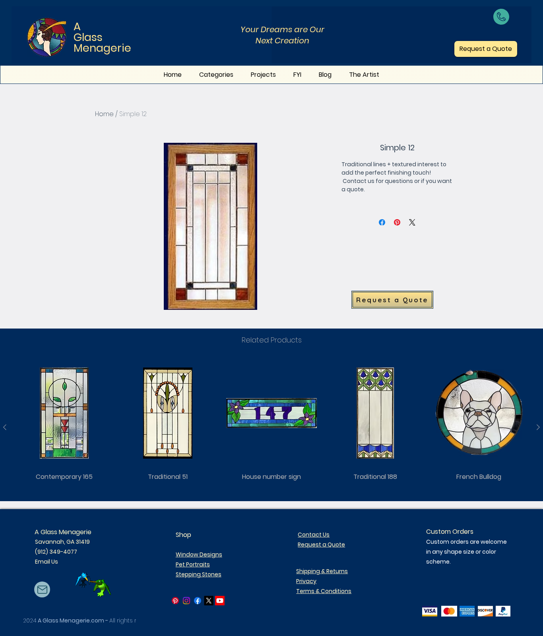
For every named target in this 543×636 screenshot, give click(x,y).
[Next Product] (538, 427)
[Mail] (42, 589)
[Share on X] (412, 222)
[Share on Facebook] (382, 222)
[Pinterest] (175, 600)
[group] (271, 427)
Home (104, 114)
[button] (297, 75)
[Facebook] (197, 600)
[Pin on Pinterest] (397, 222)
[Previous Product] (5, 427)
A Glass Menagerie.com (71, 620)
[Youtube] (220, 600)
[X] (208, 600)
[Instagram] (186, 600)
